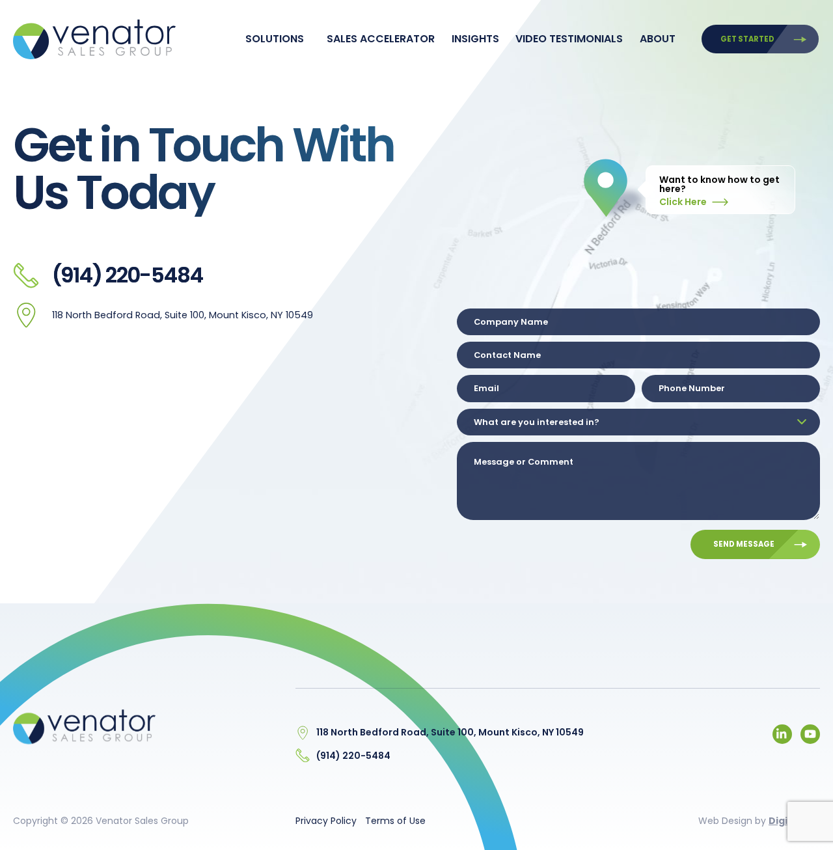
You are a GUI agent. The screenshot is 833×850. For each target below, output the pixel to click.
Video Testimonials (569, 38)
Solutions (274, 38)
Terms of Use (395, 820)
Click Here (684, 201)
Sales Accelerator (381, 38)
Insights (475, 38)
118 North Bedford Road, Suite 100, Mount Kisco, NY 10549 (182, 315)
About (658, 38)
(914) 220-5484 (127, 275)
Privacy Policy (326, 820)
